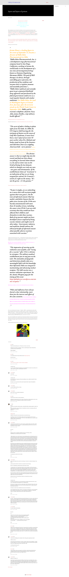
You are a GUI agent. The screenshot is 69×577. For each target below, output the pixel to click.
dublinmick (12, 413)
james (11, 344)
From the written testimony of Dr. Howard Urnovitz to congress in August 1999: (17, 185)
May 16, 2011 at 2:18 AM (14, 411)
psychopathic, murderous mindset (21, 34)
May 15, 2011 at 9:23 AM (14, 358)
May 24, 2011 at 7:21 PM (14, 546)
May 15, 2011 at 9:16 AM (14, 351)
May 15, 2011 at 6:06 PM (14, 375)
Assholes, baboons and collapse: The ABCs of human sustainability (19, 362)
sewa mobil (12, 506)
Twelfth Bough (14, 2)
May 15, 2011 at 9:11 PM (14, 401)
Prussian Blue (13, 32)
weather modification (17, 33)
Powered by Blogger (28, 574)
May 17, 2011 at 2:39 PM (14, 509)
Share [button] (43, 20)
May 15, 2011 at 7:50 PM (14, 393)
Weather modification (27, 33)
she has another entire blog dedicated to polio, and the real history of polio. (24, 121)
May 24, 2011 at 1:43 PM (14, 534)
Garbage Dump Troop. (27, 355)
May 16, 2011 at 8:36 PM (14, 457)
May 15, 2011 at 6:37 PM (14, 383)
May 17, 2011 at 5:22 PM (14, 523)
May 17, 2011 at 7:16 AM (14, 504)
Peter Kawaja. (17, 32)
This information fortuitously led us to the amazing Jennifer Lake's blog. (16, 119)
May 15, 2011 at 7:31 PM (14, 388)
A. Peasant (12, 372)
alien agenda (33, 33)
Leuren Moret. (27, 32)
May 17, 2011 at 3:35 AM (14, 494)
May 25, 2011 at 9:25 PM (14, 554)
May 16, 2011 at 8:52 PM (14, 477)
